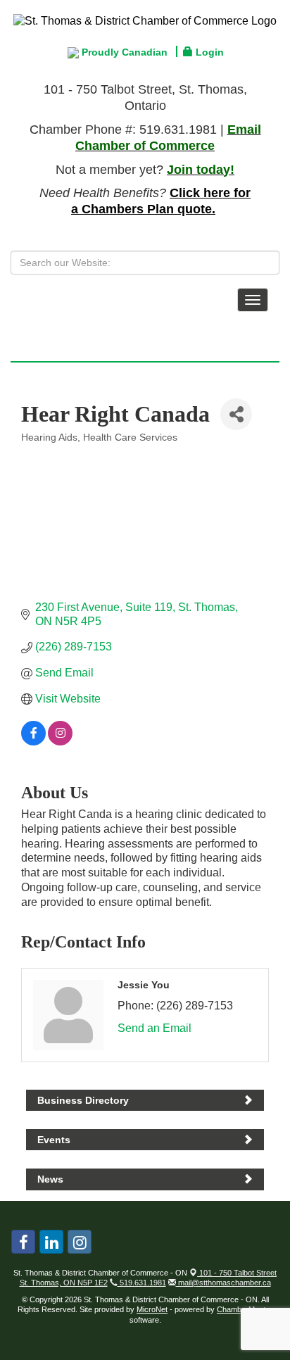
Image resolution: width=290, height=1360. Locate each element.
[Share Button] (236, 414)
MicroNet (152, 1309)
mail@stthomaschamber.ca (223, 1282)
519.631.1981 (142, 1282)
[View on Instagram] (60, 742)
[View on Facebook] (33, 742)
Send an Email (154, 1028)
